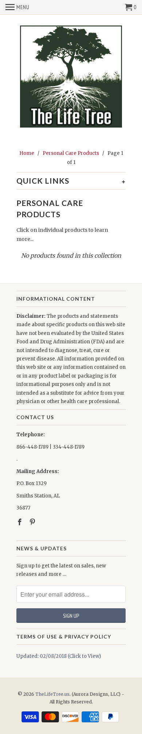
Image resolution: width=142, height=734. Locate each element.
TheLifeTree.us (52, 694)
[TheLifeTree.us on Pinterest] (33, 522)
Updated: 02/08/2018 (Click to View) (58, 656)
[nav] (17, 7)
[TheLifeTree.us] (71, 77)
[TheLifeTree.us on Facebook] (20, 522)
